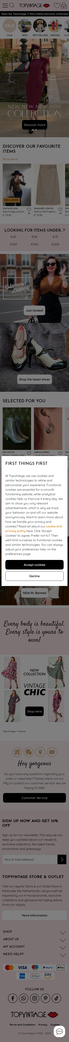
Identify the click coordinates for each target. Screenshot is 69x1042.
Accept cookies (34, 565)
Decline (34, 576)
